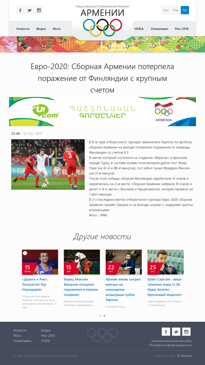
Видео (41, 28)
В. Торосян (185, 356)
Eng (175, 10)
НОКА (139, 28)
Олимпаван (159, 28)
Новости (23, 28)
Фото (57, 28)
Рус (185, 10)
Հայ (166, 10)
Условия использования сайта (171, 341)
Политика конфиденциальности (170, 345)
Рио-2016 (182, 28)
